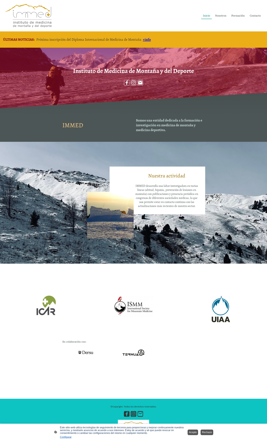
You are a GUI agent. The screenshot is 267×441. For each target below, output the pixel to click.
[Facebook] (126, 82)
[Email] (140, 82)
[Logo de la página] (29, 15)
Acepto (193, 432)
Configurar (66, 437)
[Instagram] (133, 82)
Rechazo (207, 432)
